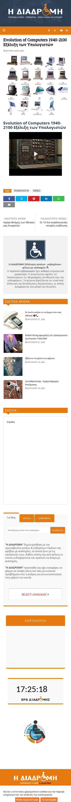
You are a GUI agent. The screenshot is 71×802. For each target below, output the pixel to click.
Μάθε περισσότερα (27, 799)
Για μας (11, 517)
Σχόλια (27, 518)
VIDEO (36, 190)
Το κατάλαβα (48, 799)
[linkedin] (67, 30)
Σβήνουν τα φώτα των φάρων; (40, 358)
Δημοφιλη (44, 518)
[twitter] (55, 30)
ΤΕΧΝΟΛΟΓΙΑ (21, 190)
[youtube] (61, 30)
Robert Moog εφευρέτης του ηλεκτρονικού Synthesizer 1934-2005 (46, 337)
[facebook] (49, 30)
